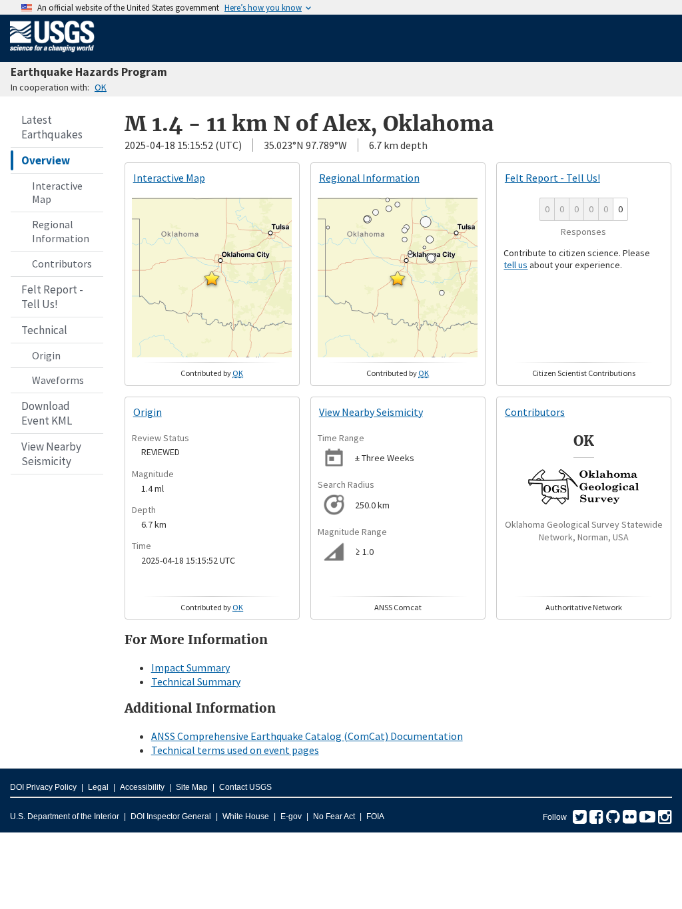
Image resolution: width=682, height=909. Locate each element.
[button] (212, 278)
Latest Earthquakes (52, 127)
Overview (45, 160)
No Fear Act (334, 816)
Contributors (62, 263)
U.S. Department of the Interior (64, 816)
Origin (46, 355)
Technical (44, 330)
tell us (515, 265)
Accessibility (142, 787)
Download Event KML (46, 413)
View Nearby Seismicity (51, 453)
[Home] (52, 54)
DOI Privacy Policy (43, 787)
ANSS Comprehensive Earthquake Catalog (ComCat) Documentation (307, 736)
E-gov (291, 816)
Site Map (192, 787)
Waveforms (58, 380)
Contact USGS (245, 787)
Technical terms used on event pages (235, 750)
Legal (98, 787)
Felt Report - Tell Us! (52, 296)
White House (245, 816)
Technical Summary (195, 681)
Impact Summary (190, 667)
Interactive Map (57, 192)
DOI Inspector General (171, 816)
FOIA (375, 816)
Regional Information (60, 231)
